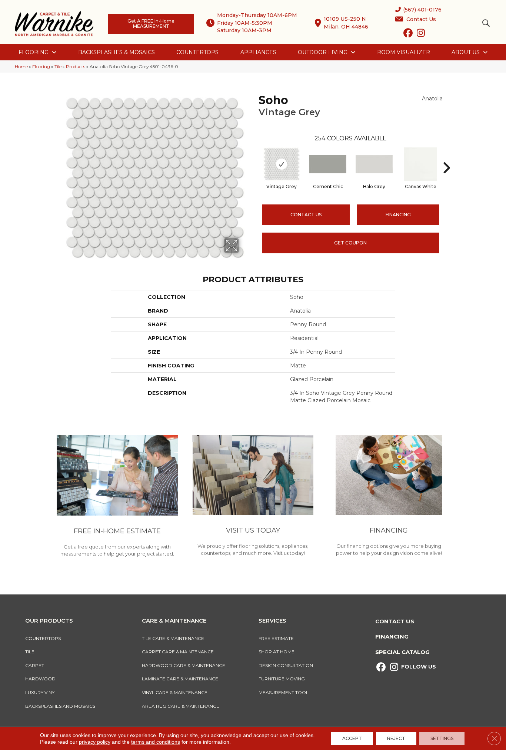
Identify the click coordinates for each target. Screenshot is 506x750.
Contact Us (306, 214)
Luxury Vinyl (41, 692)
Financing (392, 636)
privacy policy (94, 742)
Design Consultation (286, 665)
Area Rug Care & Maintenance (180, 706)
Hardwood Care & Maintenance (183, 665)
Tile (57, 66)
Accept (352, 738)
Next (446, 156)
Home (21, 66)
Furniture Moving (283, 678)
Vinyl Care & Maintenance (174, 692)
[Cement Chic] (327, 164)
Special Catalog (402, 652)
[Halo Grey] (374, 164)
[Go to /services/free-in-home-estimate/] (117, 497)
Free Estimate (276, 638)
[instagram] (421, 34)
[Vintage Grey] (282, 164)
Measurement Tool (284, 692)
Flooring (41, 66)
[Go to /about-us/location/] (253, 496)
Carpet (34, 665)
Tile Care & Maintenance (173, 638)
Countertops (43, 638)
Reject (396, 738)
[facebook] (408, 34)
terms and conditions (155, 742)
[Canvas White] (420, 164)
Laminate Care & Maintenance (180, 678)
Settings (441, 738)
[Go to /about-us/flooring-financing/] (388, 496)
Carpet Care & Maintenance (178, 651)
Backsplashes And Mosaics (60, 706)
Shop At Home (276, 651)
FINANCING (398, 214)
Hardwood (40, 678)
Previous (254, 156)
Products (75, 66)
